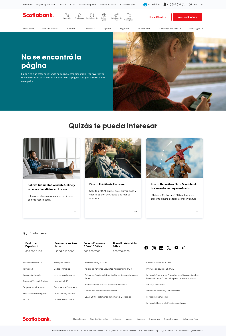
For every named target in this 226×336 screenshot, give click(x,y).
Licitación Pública (62, 269)
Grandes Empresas (87, 4)
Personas (28, 4)
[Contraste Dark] (165, 5)
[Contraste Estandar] (169, 5)
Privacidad (28, 269)
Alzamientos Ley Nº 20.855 (158, 263)
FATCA (26, 300)
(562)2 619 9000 (64, 251)
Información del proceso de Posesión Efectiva (106, 285)
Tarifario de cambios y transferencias (163, 291)
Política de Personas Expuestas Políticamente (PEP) (108, 269)
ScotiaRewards (49, 28)
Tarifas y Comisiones (155, 285)
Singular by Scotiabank (46, 4)
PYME (72, 4)
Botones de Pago (190, 319)
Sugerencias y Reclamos (34, 287)
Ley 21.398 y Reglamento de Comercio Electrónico (108, 297)
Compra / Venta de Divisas (35, 281)
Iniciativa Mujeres (127, 4)
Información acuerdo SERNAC (160, 269)
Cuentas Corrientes (99, 319)
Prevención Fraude (32, 275)
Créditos (88, 28)
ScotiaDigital (194, 28)
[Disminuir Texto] (179, 5)
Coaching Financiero (168, 28)
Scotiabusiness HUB (32, 263)
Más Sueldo (28, 28)
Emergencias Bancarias (64, 275)
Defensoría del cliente (64, 300)
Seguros (124, 28)
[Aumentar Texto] (174, 5)
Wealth (63, 4)
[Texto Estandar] (184, 5)
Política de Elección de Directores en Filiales (166, 303)
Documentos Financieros (65, 287)
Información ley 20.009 (96, 263)
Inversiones (143, 28)
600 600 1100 (33, 251)
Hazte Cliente (79, 319)
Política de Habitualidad (157, 297)
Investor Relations (108, 4)
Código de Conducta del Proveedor (101, 291)
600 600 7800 (92, 251)
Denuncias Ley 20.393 (64, 294)
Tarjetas (106, 28)
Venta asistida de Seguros (35, 294)
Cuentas (70, 28)
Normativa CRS (61, 281)
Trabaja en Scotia (62, 263)
